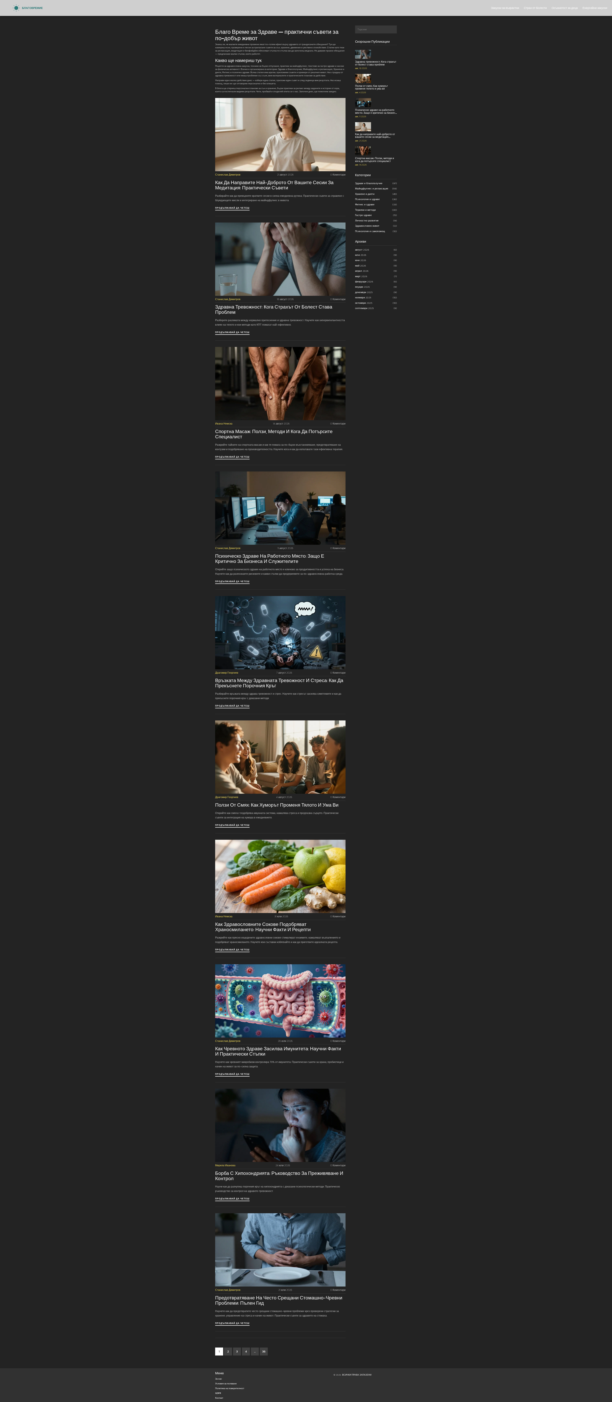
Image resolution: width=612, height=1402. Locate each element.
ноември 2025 (376, 297)
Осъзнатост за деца (565, 8)
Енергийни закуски (595, 8)
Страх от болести (535, 8)
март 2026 (376, 276)
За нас (218, 1378)
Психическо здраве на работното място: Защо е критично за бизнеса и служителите (269, 558)
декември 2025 (376, 292)
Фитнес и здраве (376, 204)
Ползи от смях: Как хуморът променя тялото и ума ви (277, 805)
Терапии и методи (376, 210)
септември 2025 (376, 308)
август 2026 (376, 249)
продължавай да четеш (232, 207)
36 (264, 1351)
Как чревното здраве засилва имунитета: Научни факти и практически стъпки (278, 1051)
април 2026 (376, 271)
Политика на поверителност (229, 1388)
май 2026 (376, 265)
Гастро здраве (376, 215)
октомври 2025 (376, 303)
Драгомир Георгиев (226, 673)
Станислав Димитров (227, 174)
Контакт (219, 1398)
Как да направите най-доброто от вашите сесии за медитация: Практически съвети (274, 185)
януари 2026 (376, 286)
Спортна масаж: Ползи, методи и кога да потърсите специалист (274, 434)
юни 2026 (376, 260)
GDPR (218, 1393)
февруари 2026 (376, 281)
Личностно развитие (376, 220)
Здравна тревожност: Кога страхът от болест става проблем (273, 309)
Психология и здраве (376, 199)
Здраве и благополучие (376, 183)
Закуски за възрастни (505, 8)
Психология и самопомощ (376, 231)
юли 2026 (376, 255)
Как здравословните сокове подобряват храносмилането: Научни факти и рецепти (263, 927)
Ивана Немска (223, 423)
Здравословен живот (376, 225)
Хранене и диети (376, 194)
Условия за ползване (226, 1383)
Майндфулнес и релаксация (376, 188)
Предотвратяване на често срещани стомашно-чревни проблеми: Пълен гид (278, 1300)
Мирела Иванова (225, 1165)
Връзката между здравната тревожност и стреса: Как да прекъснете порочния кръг (279, 683)
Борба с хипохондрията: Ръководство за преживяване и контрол (279, 1176)
